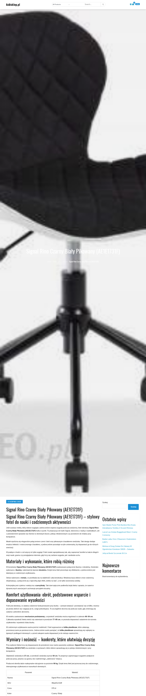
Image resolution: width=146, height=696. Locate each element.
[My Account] (131, 4)
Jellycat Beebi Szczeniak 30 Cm (114, 553)
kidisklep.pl (13, 4)
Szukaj (105, 502)
